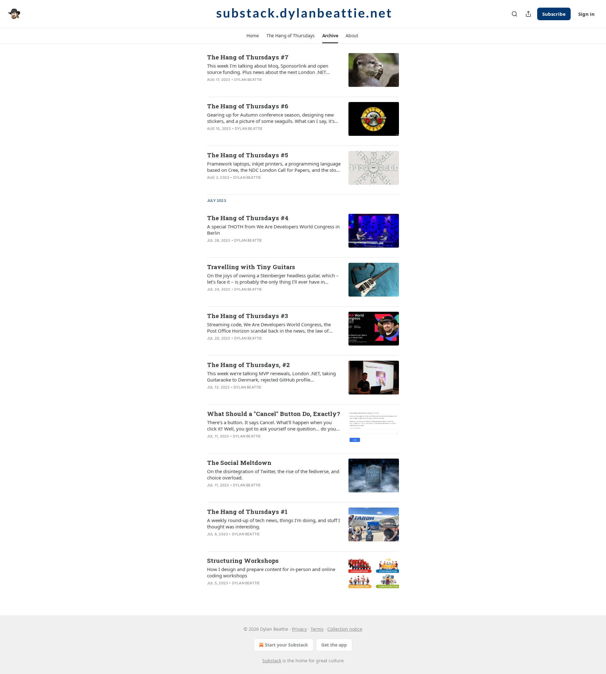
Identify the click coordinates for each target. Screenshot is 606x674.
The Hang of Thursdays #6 (247, 106)
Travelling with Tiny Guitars (251, 267)
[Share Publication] (528, 14)
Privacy (299, 629)
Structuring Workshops (243, 560)
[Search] (514, 14)
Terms (317, 629)
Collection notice (344, 629)
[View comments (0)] (253, 88)
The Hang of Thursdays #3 (247, 316)
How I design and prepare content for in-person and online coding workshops (271, 572)
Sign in (586, 14)
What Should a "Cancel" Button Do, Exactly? (273, 414)
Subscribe (554, 14)
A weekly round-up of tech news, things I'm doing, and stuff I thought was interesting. (273, 523)
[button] (252, 35)
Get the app (334, 645)
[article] (303, 72)
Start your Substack (286, 645)
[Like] (211, 88)
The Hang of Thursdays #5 (247, 155)
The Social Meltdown (239, 462)
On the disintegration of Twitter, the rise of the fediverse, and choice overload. (273, 474)
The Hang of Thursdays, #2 (248, 365)
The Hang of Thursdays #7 (247, 57)
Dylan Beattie (248, 79)
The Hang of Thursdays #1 (247, 511)
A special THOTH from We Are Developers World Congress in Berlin (273, 229)
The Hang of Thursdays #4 (247, 218)
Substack (271, 661)
